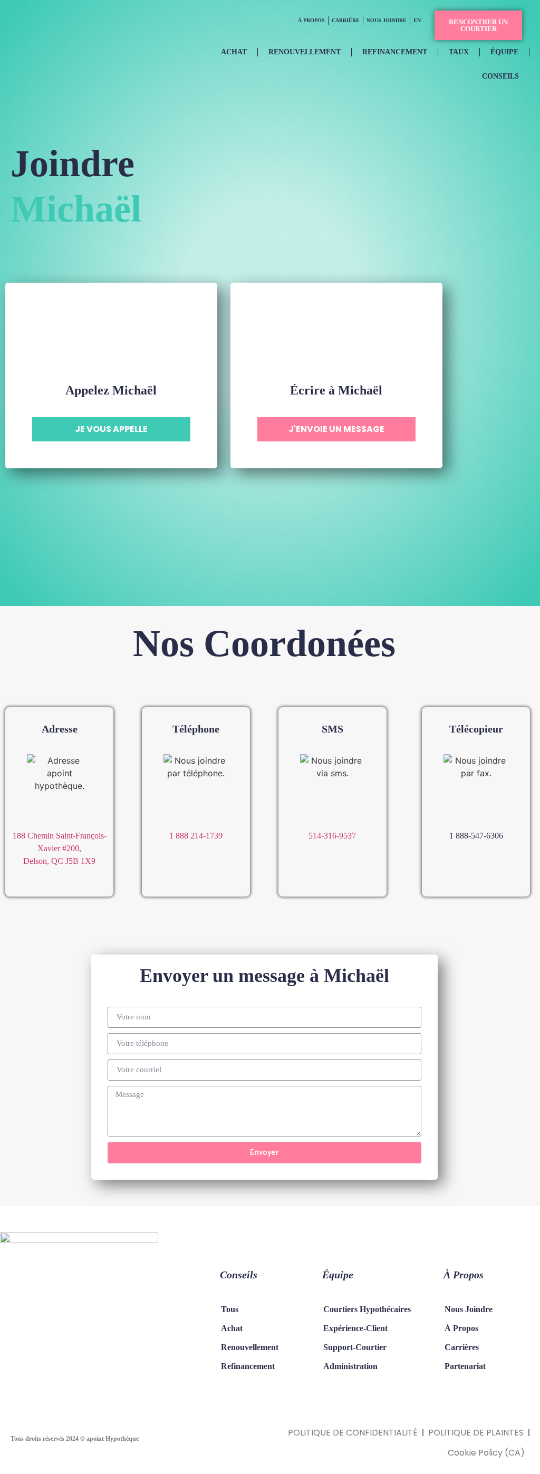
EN (417, 20)
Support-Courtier (355, 1347)
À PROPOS (311, 20)
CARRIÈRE (346, 20)
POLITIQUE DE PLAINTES (476, 1433)
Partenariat (465, 1366)
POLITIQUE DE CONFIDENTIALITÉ (353, 1433)
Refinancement (248, 1366)
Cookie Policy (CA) (486, 1453)
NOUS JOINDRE (387, 20)
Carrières (462, 1347)
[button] (478, 25)
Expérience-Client (355, 1328)
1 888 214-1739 (196, 835)
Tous (229, 1309)
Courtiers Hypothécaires (367, 1309)
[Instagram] (52, 1372)
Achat (232, 1328)
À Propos (461, 1328)
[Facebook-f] (31, 1372)
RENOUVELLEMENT (304, 52)
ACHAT (234, 52)
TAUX (459, 52)
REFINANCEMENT (394, 52)
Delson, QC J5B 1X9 (59, 860)
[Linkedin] (73, 1372)
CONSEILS (500, 76)
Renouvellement (249, 1347)
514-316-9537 (332, 835)
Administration (350, 1366)
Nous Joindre (469, 1309)
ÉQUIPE (504, 52)
